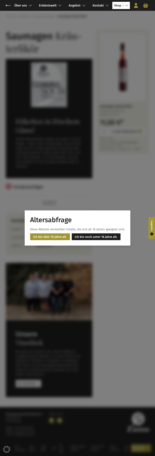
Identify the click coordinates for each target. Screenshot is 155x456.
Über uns (20, 5)
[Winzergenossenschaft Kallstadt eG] (8, 5)
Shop (117, 5)
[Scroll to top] (146, 447)
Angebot (75, 5)
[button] (6, 449)
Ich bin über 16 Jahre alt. (50, 237)
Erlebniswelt (48, 5)
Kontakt (98, 5)
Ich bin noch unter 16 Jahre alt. (96, 237)
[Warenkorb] (145, 5)
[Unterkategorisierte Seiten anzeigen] (31, 5)
